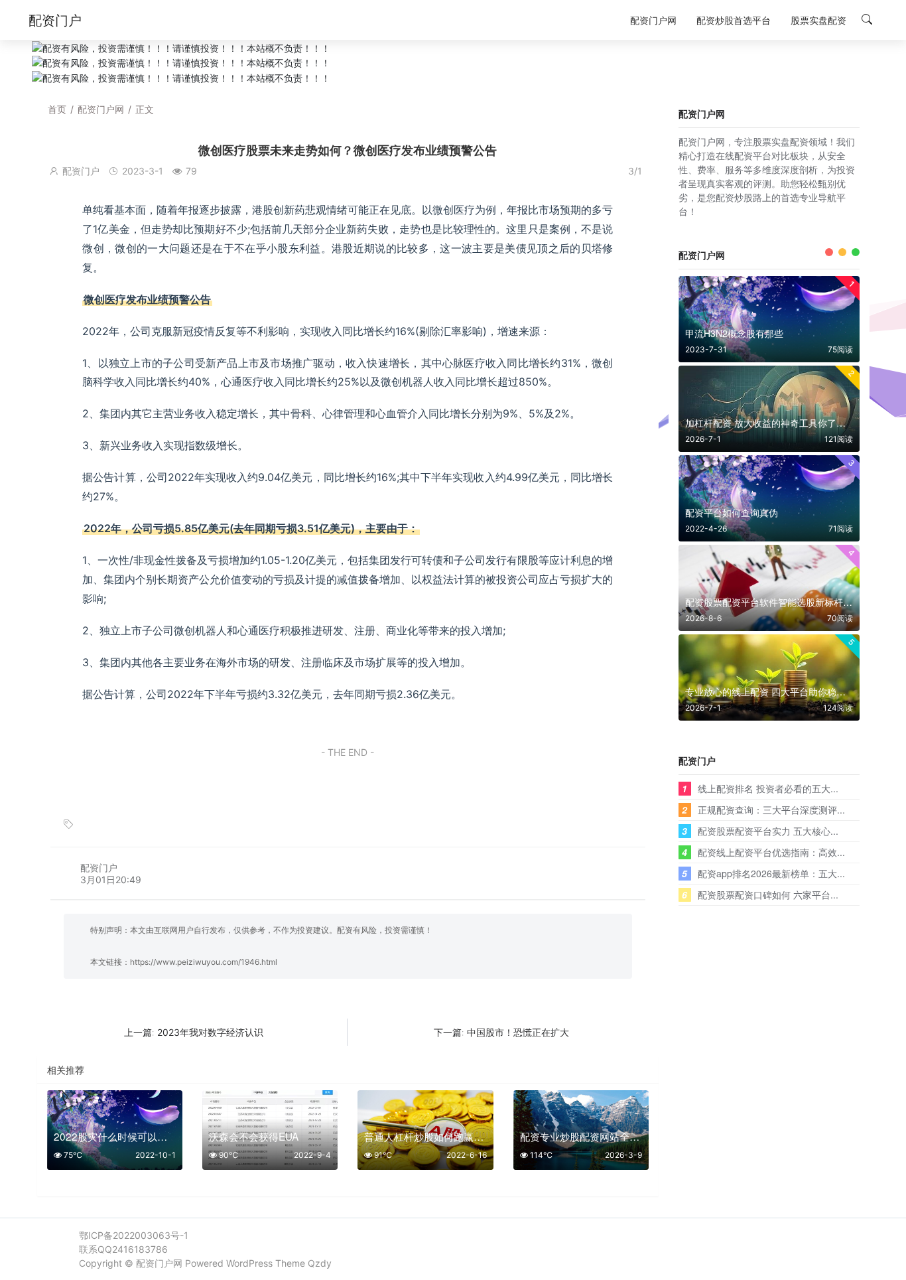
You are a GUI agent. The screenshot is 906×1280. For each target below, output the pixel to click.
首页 (57, 109)
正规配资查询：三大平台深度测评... (771, 809)
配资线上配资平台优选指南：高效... (771, 852)
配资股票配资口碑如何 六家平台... (768, 894)
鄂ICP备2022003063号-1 (133, 1235)
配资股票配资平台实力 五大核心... (768, 830)
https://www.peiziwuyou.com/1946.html (203, 962)
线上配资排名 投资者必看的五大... (768, 788)
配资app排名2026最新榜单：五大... (771, 873)
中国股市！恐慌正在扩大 (518, 1032)
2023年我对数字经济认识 (210, 1032)
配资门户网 (101, 109)
